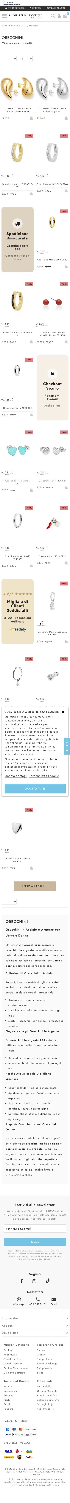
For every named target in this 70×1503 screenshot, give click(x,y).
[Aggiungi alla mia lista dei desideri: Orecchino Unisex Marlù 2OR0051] (17, 566)
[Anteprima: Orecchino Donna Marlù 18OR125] (12, 868)
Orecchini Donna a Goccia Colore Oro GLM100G (17, 110)
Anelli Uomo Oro (47, 1395)
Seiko (40, 1372)
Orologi (8, 1350)
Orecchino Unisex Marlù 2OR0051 (17, 558)
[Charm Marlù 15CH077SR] (52, 526)
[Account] (59, 16)
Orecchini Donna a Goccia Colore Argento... (52, 110)
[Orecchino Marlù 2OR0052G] (52, 229)
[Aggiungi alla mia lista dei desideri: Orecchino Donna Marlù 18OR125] (17, 868)
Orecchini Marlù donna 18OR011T (17, 482)
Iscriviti (35, 1242)
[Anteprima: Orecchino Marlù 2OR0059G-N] (12, 342)
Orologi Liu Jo (45, 1404)
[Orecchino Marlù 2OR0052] (17, 378)
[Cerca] (52, 16)
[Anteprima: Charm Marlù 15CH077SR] (47, 563)
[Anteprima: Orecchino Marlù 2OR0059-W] (47, 190)
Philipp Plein (44, 1359)
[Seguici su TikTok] (47, 1280)
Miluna (12, 1063)
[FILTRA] (67, 752)
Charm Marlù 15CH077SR (52, 556)
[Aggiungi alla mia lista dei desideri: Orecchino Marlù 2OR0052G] (52, 266)
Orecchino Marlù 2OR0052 (17, 407)
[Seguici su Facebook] (22, 1281)
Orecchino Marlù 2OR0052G (52, 259)
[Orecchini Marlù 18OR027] (52, 450)
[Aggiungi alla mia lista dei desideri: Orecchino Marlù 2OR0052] (17, 414)
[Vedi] (22, 118)
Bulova (41, 1350)
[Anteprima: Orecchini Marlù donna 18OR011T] (12, 490)
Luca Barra (15, 1010)
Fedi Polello (44, 1386)
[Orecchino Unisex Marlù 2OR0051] (17, 526)
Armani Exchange (47, 1363)
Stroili (7, 1404)
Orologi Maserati (47, 1391)
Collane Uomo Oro (48, 1400)
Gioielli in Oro (12, 1359)
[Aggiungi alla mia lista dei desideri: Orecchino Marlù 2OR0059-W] (52, 191)
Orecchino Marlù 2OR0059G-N (17, 334)
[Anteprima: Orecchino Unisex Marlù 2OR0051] (12, 565)
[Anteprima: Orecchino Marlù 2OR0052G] (47, 266)
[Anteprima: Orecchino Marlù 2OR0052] (12, 414)
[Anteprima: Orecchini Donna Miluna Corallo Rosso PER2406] (47, 342)
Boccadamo (15, 1058)
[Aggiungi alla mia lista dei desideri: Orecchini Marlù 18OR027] (52, 487)
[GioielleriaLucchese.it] (30, 17)
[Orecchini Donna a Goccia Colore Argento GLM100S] (52, 89)
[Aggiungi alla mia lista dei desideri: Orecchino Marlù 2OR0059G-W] (17, 193)
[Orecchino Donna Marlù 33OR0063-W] (17, 677)
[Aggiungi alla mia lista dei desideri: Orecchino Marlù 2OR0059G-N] (17, 342)
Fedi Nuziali (11, 1354)
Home (4, 25)
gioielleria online (37, 1138)
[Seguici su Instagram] (35, 1281)
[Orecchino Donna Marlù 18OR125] (17, 828)
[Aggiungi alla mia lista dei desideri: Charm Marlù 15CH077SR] (52, 563)
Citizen (41, 1354)
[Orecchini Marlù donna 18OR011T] (17, 450)
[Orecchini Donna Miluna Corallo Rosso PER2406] (52, 302)
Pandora (8, 1409)
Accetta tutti (35, 788)
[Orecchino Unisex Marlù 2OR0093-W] (52, 677)
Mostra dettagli (15, 775)
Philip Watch (44, 1368)
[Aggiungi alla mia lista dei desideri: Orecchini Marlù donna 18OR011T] (17, 490)
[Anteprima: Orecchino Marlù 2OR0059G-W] (12, 193)
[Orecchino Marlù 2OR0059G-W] (17, 154)
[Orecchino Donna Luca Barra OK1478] (52, 601)
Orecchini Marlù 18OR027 (52, 480)
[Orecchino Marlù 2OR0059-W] (52, 154)
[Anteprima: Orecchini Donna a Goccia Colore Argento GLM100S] (47, 118)
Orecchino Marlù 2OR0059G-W (17, 185)
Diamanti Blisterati (14, 1372)
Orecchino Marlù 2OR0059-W (52, 184)
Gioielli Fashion (13, 1363)
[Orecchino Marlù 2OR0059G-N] (17, 302)
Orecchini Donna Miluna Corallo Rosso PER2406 (52, 334)
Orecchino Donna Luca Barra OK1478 (52, 633)
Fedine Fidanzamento (16, 1368)
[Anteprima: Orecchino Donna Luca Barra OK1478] (47, 641)
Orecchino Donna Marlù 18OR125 (17, 860)
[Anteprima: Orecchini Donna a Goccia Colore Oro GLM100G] (12, 118)
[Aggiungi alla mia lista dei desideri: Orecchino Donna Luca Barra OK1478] (52, 641)
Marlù (11, 1021)
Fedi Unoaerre (45, 1409)
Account (8, 1325)
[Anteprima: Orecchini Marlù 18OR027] (47, 487)
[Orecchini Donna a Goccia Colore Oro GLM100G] (17, 89)
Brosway (13, 1000)
